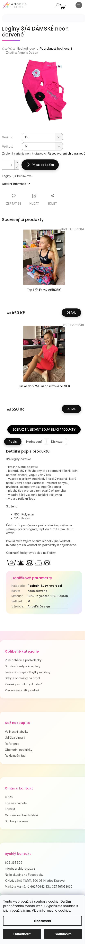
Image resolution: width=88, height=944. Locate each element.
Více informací (43, 910)
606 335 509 (13, 862)
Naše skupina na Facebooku (24, 874)
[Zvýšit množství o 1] (17, 162)
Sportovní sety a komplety (22, 666)
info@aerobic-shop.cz (20, 868)
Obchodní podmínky (18, 749)
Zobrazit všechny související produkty (44, 429)
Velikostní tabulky (16, 731)
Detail (71, 312)
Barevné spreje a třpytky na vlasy (27, 672)
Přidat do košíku (43, 164)
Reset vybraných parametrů (66, 153)
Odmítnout (22, 934)
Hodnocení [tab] (34, 441)
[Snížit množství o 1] (17, 167)
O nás (9, 797)
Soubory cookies (16, 821)
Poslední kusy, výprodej (44, 585)
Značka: (22, 52)
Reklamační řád (15, 755)
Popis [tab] (13, 441)
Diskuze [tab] (57, 441)
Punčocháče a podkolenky (23, 660)
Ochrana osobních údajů (21, 815)
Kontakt (10, 809)
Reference (12, 743)
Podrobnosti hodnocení (56, 48)
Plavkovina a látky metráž (22, 690)
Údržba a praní (15, 737)
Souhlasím (63, 934)
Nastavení (42, 921)
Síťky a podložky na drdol (22, 678)
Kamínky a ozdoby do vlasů (23, 684)
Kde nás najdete (16, 803)
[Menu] (79, 5)
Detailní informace (14, 183)
